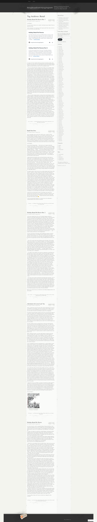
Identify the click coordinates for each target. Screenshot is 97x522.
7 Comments (29, 203)
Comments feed (61, 158)
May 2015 (60, 98)
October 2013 (61, 116)
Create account (61, 154)
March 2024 (60, 77)
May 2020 (60, 81)
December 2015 (61, 93)
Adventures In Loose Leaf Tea (36, 304)
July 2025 (60, 57)
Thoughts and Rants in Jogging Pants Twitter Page (64, 162)
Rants (40, 122)
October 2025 (61, 55)
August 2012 (61, 135)
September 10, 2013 (51, 304)
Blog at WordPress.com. (67, 519)
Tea (48, 413)
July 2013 (60, 120)
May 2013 (60, 123)
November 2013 (61, 115)
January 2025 (61, 65)
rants (48, 203)
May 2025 (60, 59)
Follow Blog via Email (63, 31)
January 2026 (61, 51)
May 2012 (60, 139)
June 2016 (60, 89)
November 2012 (61, 131)
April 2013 (60, 124)
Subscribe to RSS (23, 516)
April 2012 (60, 140)
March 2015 (60, 101)
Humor (41, 121)
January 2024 (61, 80)
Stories (60, 148)
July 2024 (60, 72)
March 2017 (60, 85)
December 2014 (61, 102)
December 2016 (61, 86)
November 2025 (61, 54)
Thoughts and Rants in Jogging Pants (34, 21)
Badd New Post (31, 131)
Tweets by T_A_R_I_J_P (62, 165)
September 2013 (61, 117)
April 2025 (60, 61)
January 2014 (61, 112)
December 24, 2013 (51, 131)
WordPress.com (61, 159)
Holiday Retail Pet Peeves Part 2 (36, 212)
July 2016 (60, 88)
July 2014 (60, 108)
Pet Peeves (46, 121)
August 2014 (61, 106)
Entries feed (60, 156)
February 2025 (61, 63)
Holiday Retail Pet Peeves (34, 422)
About (34, 1)
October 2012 (61, 132)
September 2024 (61, 69)
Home (29, 1)
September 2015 (61, 94)
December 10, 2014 (51, 19)
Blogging (35, 203)
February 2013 (61, 127)
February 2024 (61, 78)
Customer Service (37, 294)
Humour (43, 121)
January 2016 (61, 92)
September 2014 (61, 105)
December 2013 (61, 113)
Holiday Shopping (37, 121)
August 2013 (61, 119)
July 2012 (60, 136)
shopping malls (38, 295)
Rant (48, 121)
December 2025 (61, 53)
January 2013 (61, 128)
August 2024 (61, 70)
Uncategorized (43, 122)
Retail (50, 121)
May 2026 (60, 46)
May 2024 (60, 74)
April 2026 (60, 47)
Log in (60, 155)
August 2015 (61, 96)
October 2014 (61, 104)
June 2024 (60, 73)
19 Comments (30, 413)
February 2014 (61, 111)
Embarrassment (36, 413)
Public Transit (46, 203)
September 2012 (61, 133)
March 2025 (60, 62)
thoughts (52, 203)
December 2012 (61, 129)
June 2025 (60, 58)
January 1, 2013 (51, 422)
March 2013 (60, 125)
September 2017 (61, 84)
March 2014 (60, 109)
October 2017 (61, 82)
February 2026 (61, 50)
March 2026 (60, 49)
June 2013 (60, 121)
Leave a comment (30, 121)
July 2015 (60, 97)
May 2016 (60, 90)
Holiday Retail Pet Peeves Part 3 (36, 19)
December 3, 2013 (51, 212)
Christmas (38, 203)
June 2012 (60, 137)
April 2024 (60, 76)
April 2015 (60, 100)
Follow (60, 39)
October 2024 (61, 67)
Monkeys (44, 413)
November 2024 (61, 66)
